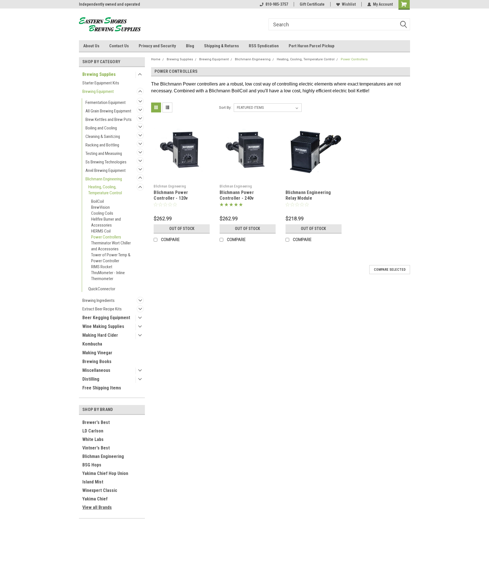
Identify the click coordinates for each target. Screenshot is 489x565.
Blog (190, 45)
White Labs (93, 439)
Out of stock (181, 228)
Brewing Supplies (99, 74)
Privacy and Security (157, 45)
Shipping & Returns (221, 45)
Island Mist (92, 482)
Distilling (90, 379)
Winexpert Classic (99, 490)
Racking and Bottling (102, 145)
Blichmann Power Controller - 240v (237, 195)
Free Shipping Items (101, 388)
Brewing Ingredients (98, 300)
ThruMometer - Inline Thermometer (108, 275)
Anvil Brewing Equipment (105, 170)
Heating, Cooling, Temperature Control (105, 189)
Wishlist (349, 4)
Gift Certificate (312, 4)
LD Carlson (92, 431)
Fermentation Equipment (105, 102)
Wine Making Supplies (103, 326)
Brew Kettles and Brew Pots (108, 119)
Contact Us (119, 45)
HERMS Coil (101, 231)
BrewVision (100, 207)
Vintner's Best (96, 448)
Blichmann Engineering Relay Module (308, 195)
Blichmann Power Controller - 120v (171, 195)
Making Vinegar (97, 352)
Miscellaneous (96, 370)
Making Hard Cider (100, 335)
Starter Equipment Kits (100, 83)
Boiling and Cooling (101, 128)
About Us (91, 45)
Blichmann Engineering (103, 179)
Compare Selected (390, 270)
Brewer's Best (96, 422)
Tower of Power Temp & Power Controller (110, 257)
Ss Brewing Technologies (105, 162)
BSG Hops (91, 465)
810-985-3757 (276, 4)
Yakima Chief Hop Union (105, 473)
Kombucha (92, 344)
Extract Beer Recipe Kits (102, 309)
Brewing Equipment (98, 91)
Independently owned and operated (109, 4)
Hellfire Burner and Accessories (106, 222)
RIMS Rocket (101, 266)
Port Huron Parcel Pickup (311, 45)
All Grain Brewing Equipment (108, 111)
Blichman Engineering (103, 456)
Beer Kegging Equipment (106, 317)
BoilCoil (97, 201)
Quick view (181, 177)
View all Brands (97, 507)
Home (155, 59)
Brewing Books (96, 361)
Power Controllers (106, 237)
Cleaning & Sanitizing (102, 136)
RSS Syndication (264, 45)
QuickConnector (101, 288)
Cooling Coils (102, 213)
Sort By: (225, 107)
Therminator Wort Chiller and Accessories (111, 245)
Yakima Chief (95, 499)
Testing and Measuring (103, 153)
